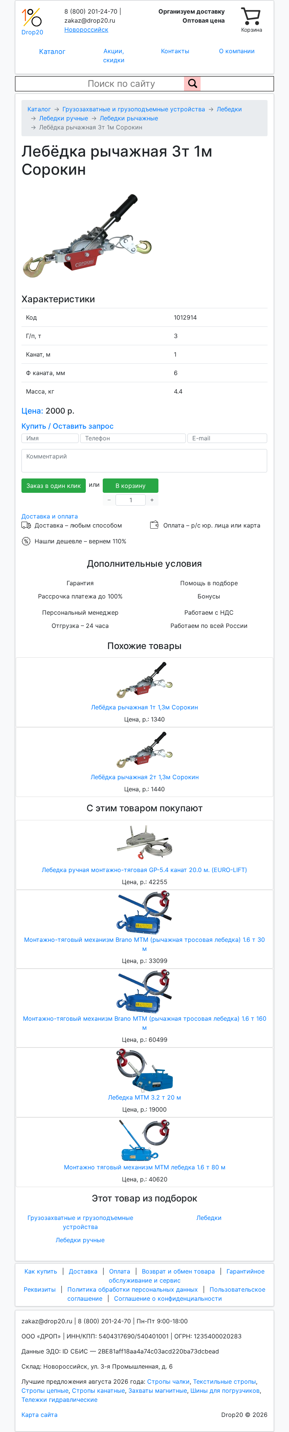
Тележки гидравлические (59, 1399)
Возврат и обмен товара (178, 1271)
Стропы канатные (98, 1390)
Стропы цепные (44, 1390)
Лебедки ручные (80, 1240)
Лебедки (209, 1217)
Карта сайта (39, 1414)
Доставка (83, 1271)
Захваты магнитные (157, 1390)
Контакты (175, 51)
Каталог (52, 51)
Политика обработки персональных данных (132, 1289)
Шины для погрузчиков (225, 1390)
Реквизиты (40, 1289)
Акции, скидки (114, 55)
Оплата (119, 1271)
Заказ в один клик (53, 485)
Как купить (40, 1271)
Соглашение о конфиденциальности (168, 1298)
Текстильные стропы (224, 1381)
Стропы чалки (168, 1381)
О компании (237, 51)
